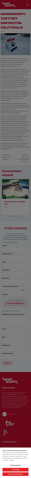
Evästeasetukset (15, 465)
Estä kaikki (15, 469)
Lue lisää (11, 460)
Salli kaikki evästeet (15, 474)
